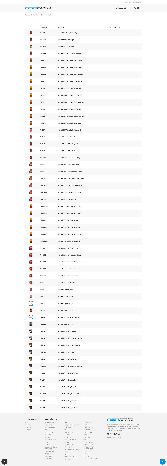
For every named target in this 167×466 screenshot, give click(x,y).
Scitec (86, 440)
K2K (65, 430)
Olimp (66, 452)
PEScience (67, 459)
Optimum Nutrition (71, 450)
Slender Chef (88, 445)
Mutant (67, 442)
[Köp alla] (163, 462)
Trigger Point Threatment (89, 448)
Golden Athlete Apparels (51, 448)
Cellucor (48, 435)
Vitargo (86, 456)
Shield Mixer (88, 442)
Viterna (86, 454)
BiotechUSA (49, 432)
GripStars (49, 456)
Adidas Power (50, 423)
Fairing (47, 442)
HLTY (66, 423)
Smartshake (88, 432)
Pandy (66, 454)
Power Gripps (89, 425)
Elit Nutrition (50, 440)
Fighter (48, 445)
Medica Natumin (70, 440)
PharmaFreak (88, 423)
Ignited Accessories (71, 425)
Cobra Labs (49, 437)
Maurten (67, 437)
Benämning (61, 27)
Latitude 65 (68, 432)
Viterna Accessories (91, 459)
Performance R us (70, 457)
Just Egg (67, 427)
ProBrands (88, 430)
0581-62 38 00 (113, 433)
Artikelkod (43, 27)
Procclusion (88, 427)
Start (126, 2)
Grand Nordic (50, 451)
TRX (85, 451)
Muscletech (68, 445)
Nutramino (68, 447)
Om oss (131, 2)
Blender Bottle (51, 427)
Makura (67, 435)
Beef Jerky (48, 425)
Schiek (86, 435)
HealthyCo (49, 459)
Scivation (87, 437)
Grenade (48, 454)
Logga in (138, 2)
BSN (46, 430)
